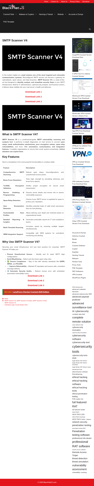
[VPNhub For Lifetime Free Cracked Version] (82, 140)
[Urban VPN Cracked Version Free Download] (82, 212)
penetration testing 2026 (79, 428)
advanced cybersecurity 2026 (82, 294)
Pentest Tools (77, 262)
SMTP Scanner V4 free (40, 301)
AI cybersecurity (80, 311)
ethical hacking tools (79, 389)
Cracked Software (78, 245)
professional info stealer (82, 438)
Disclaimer (85, 1)
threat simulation (80, 461)
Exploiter (75, 252)
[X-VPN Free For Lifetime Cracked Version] (82, 66)
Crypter (75, 249)
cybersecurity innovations (79, 332)
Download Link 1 (33, 92)
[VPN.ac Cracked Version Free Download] (82, 155)
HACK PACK (75, 412)
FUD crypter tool (77, 399)
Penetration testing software (81, 433)
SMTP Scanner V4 (10, 301)
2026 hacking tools (77, 287)
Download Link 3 (33, 101)
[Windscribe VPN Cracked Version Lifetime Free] (82, 106)
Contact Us (54, 1)
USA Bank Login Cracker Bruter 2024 (16, 305)
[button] (90, 29)
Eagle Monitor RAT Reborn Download (79, 363)
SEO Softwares (77, 271)
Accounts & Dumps (76, 14)
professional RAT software (81, 444)
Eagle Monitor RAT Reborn (79, 360)
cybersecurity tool (81, 342)
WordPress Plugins (79, 278)
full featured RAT (79, 404)
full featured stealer (78, 410)
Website (61, 14)
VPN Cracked (77, 274)
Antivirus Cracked (78, 236)
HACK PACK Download (78, 417)
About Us (64, 1)
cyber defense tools (77, 325)
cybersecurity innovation (77, 328)
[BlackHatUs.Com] (13, 7)
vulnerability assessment (79, 467)
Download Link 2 (33, 97)
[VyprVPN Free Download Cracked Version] (82, 124)
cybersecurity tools (82, 349)
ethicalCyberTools (77, 369)
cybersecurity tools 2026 (79, 356)
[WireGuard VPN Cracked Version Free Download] (82, 86)
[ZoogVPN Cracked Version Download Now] (82, 46)
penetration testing (81, 425)
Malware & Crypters (26, 14)
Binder (74, 239)
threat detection (79, 458)
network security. (80, 422)
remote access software (79, 449)
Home (46, 1)
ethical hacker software (80, 372)
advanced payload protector (80, 298)
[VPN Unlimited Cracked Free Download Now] (82, 173)
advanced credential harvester (79, 290)
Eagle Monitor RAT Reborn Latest (81, 367)
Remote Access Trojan (79, 453)
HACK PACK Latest (78, 419)
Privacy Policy (75, 1)
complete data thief (78, 314)
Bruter (6, 298)
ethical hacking (79, 377)
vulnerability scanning (79, 472)
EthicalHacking (77, 374)
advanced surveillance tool (82, 305)
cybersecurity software (79, 337)
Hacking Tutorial (78, 255)
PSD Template (8, 22)
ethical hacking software (79, 382)
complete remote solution (81, 319)
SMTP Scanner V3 (10, 303)
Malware (75, 258)
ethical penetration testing (79, 395)
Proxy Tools (76, 265)
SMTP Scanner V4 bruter (24, 301)
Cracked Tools (8, 14)
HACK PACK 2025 (78, 414)
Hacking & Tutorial (46, 14)
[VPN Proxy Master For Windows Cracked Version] (82, 192)
